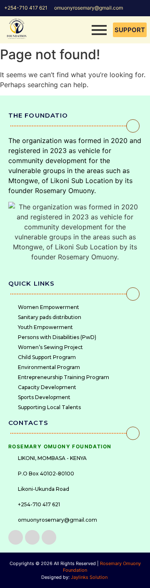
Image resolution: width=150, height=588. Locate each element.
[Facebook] (15, 537)
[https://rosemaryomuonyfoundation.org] (16, 28)
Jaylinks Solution (90, 577)
